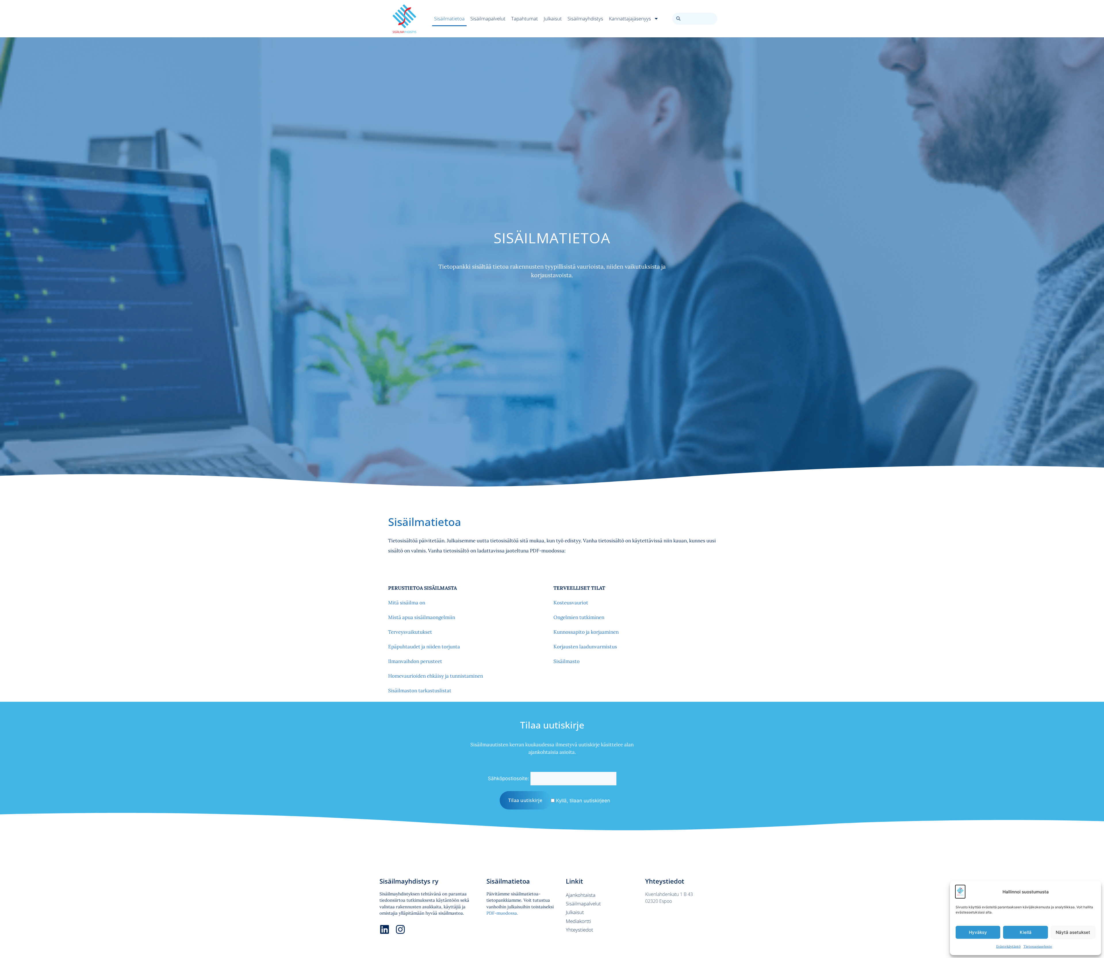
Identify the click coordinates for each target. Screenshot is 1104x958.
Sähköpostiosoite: (508, 778)
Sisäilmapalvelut (487, 18)
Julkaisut (553, 18)
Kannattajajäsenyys (630, 18)
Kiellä (1026, 932)
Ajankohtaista (580, 895)
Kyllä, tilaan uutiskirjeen (582, 800)
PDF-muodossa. (502, 913)
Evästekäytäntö (1008, 946)
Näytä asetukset (1073, 932)
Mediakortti (578, 921)
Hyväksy (978, 932)
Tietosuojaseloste (1037, 946)
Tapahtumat (524, 18)
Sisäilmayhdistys (585, 18)
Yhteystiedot (579, 929)
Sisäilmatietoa (449, 18)
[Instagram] (400, 929)
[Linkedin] (384, 929)
